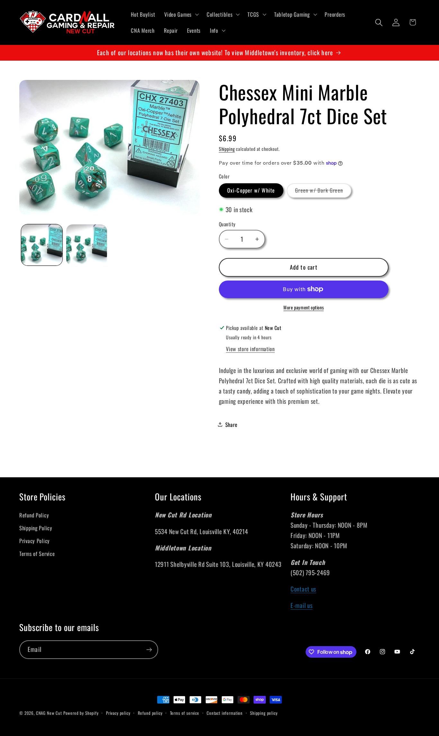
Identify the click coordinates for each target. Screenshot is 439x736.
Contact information (225, 713)
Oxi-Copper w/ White (251, 190)
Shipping (227, 148)
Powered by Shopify (81, 713)
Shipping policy (264, 713)
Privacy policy (118, 713)
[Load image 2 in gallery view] (86, 244)
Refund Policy (34, 515)
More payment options (303, 307)
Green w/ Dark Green (323, 192)
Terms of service (184, 713)
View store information (250, 349)
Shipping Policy (35, 528)
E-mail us (301, 605)
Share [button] (231, 424)
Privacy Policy (34, 541)
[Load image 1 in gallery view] (41, 244)
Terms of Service (37, 554)
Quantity (227, 224)
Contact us (303, 588)
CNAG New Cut (49, 713)
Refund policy (150, 713)
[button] (181, 14)
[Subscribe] (148, 649)
